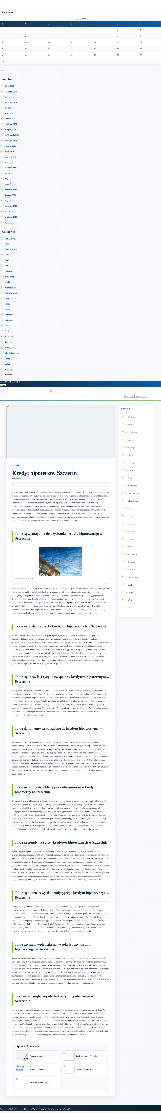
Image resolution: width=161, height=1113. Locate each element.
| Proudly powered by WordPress (60, 1109)
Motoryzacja (10, 287)
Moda (7, 282)
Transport (9, 342)
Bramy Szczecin (36, 1069)
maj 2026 (9, 97)
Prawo (7, 309)
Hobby (8, 266)
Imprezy (8, 271)
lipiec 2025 (9, 151)
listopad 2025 (10, 130)
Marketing (9, 276)
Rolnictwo (9, 320)
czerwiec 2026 (11, 91)
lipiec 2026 (9, 86)
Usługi (7, 364)
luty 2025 (9, 179)
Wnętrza (8, 369)
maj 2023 (9, 222)
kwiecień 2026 (11, 102)
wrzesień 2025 (11, 140)
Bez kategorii (10, 238)
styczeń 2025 (10, 184)
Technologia (10, 336)
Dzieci (7, 255)
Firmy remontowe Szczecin (41, 1082)
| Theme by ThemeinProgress (34, 1109)
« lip (2, 71)
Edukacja (9, 260)
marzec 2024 (10, 211)
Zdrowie (8, 375)
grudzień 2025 (11, 124)
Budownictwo (11, 249)
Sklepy (8, 326)
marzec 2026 (10, 108)
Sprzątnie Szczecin (83, 1069)
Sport (7, 331)
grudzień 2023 (11, 217)
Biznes (7, 244)
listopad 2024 (10, 195)
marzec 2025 (10, 173)
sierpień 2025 (10, 146)
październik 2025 (12, 135)
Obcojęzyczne (10, 298)
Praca (7, 304)
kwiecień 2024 (11, 206)
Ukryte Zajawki (11, 353)
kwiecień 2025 (11, 168)
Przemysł (9, 315)
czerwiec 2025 (11, 157)
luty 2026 (9, 113)
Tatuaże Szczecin (37, 1056)
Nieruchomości (11, 293)
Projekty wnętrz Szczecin (86, 1056)
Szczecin (91, 492)
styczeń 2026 (10, 119)
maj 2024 (9, 200)
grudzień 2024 (11, 190)
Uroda (7, 358)
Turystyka (9, 347)
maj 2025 (9, 162)
